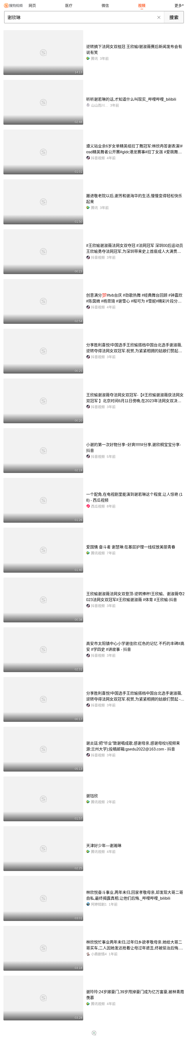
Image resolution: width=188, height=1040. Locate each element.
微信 (105, 5)
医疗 (68, 5)
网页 (32, 5)
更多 (178, 5)
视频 (141, 5)
